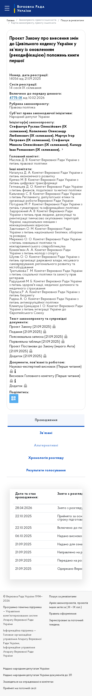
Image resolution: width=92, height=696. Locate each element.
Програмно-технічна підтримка (22, 607)
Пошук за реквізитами (72, 20)
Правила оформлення (62, 614)
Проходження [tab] (46, 420)
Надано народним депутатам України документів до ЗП (37, 675)
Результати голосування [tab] (46, 470)
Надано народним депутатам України (26, 669)
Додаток (16, 386)
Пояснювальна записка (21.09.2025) (36, 337)
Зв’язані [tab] (46, 433)
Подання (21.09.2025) (25, 332)
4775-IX (15, 98)
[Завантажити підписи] (54, 326)
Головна (11, 20)
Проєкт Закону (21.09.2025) (30, 327)
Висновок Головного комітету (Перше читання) (44, 376)
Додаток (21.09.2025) (25, 356)
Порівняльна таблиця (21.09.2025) (34, 342)
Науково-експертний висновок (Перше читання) (45, 366)
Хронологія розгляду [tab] (46, 458)
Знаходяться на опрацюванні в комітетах (28, 682)
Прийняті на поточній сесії (19, 688)
